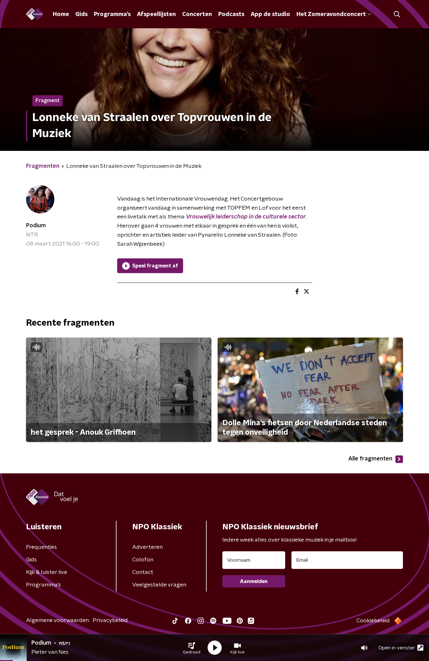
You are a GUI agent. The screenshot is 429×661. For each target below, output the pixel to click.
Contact (142, 572)
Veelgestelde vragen (159, 585)
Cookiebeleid (373, 621)
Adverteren (147, 547)
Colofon (142, 560)
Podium (36, 226)
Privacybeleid (110, 620)
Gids (81, 14)
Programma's (112, 14)
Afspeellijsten (156, 14)
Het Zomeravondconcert (331, 14)
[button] (192, 648)
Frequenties (41, 547)
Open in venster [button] (396, 647)
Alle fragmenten (370, 459)
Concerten (197, 14)
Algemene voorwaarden (57, 620)
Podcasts (231, 14)
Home (61, 14)
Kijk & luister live (46, 572)
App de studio (270, 14)
